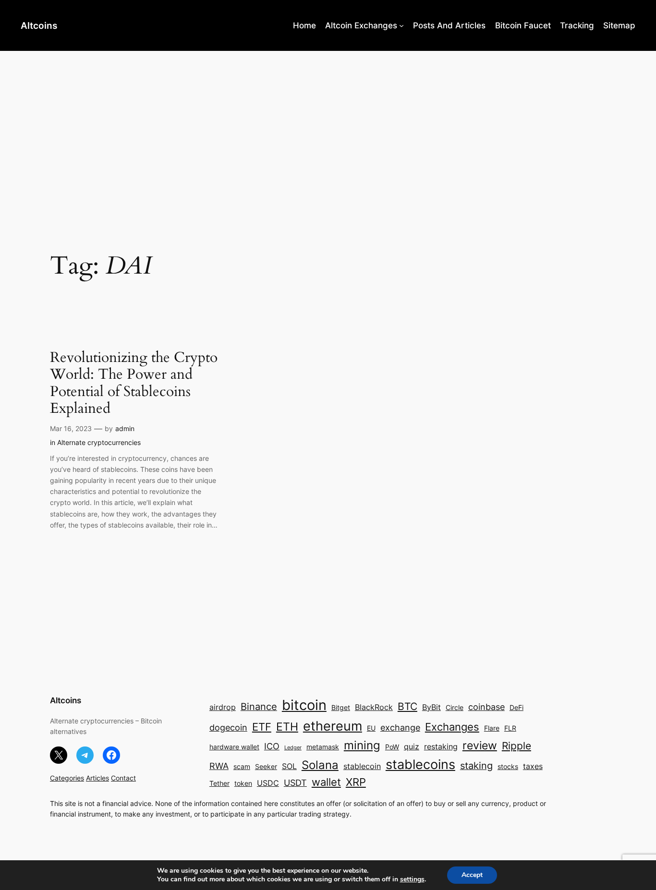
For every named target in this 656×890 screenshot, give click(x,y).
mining (362, 745)
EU (371, 728)
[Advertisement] (328, 127)
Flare (491, 728)
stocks (508, 766)
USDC (268, 783)
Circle (454, 707)
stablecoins (420, 764)
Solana (320, 765)
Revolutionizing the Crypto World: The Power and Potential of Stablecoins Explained (134, 383)
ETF (261, 727)
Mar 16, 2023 (71, 428)
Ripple (516, 746)
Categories (67, 778)
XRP (356, 782)
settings (412, 879)
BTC (407, 706)
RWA (219, 766)
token (243, 783)
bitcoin (304, 705)
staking (476, 765)
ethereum (332, 726)
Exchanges (452, 727)
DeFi (516, 707)
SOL (289, 766)
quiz (411, 746)
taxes (533, 766)
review (479, 745)
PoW (392, 747)
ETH (287, 727)
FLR (510, 728)
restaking (441, 746)
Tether (219, 783)
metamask (322, 747)
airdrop (222, 707)
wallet (326, 782)
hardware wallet (234, 747)
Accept (472, 874)
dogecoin (228, 727)
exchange (400, 727)
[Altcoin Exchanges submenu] (401, 25)
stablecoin (362, 766)
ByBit (431, 707)
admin (124, 428)
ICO (271, 746)
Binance (259, 706)
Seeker (266, 766)
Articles (97, 778)
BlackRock (374, 707)
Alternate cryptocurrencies (99, 442)
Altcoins (39, 25)
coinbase (486, 707)
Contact (123, 778)
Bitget (340, 707)
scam (241, 766)
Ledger (293, 748)
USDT (295, 783)
